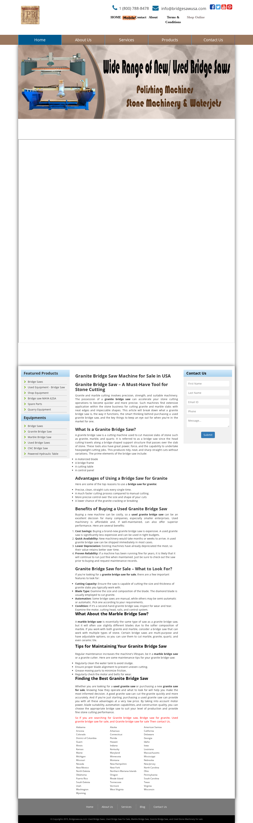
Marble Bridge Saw (39, 437)
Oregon (114, 774)
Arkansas (115, 730)
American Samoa (153, 727)
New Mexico (82, 767)
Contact (140, 17)
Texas (147, 782)
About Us (83, 39)
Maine (79, 752)
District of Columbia (86, 738)
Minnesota (115, 756)
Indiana (114, 745)
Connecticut (116, 734)
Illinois (79, 745)
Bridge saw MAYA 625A (42, 398)
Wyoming (81, 793)
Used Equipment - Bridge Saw (46, 387)
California (149, 730)
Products (170, 39)
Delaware (149, 734)
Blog (142, 807)
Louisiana (149, 749)
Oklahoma (81, 774)
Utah (78, 785)
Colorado (81, 734)
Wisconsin (149, 789)
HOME (116, 17)
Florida (113, 738)
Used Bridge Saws (39, 442)
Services (126, 39)
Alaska (113, 727)
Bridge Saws (35, 381)
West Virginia (117, 789)
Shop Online (196, 17)
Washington (82, 789)
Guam (79, 741)
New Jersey (149, 763)
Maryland (115, 752)
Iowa (146, 745)
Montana (114, 760)
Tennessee (115, 782)
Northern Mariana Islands (123, 771)
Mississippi (149, 756)
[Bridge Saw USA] (30, 15)
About (153, 17)
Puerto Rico (82, 778)
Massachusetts (151, 752)
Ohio (146, 771)
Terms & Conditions (173, 19)
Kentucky (114, 749)
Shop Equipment (38, 393)
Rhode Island (116, 778)
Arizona (80, 730)
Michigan (81, 756)
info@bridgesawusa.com (183, 8)
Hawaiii (114, 741)
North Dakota (83, 771)
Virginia (148, 785)
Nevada (80, 763)
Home (40, 39)
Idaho (147, 741)
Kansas (80, 749)
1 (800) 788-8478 (134, 8)
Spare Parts (35, 404)
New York (115, 767)
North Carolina (151, 767)
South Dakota (83, 782)
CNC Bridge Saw (38, 448)
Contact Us (213, 39)
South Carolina (151, 778)
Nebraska (149, 760)
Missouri (80, 760)
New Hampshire (118, 763)
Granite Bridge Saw (40, 431)
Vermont (114, 785)
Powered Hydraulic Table (43, 453)
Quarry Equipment (39, 409)
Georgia (148, 738)
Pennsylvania (150, 774)
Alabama (80, 727)
